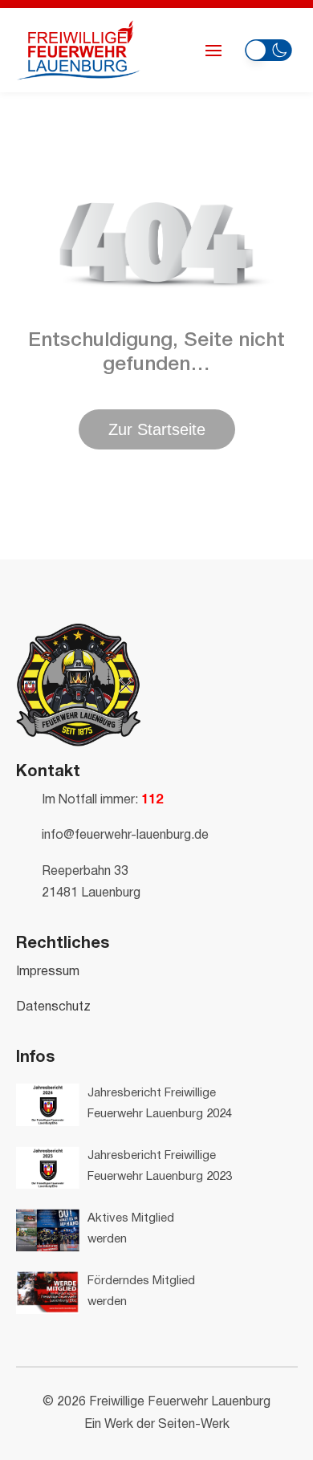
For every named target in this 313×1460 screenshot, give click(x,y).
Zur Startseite (156, 429)
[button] (268, 47)
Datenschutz (53, 1007)
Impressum (47, 972)
